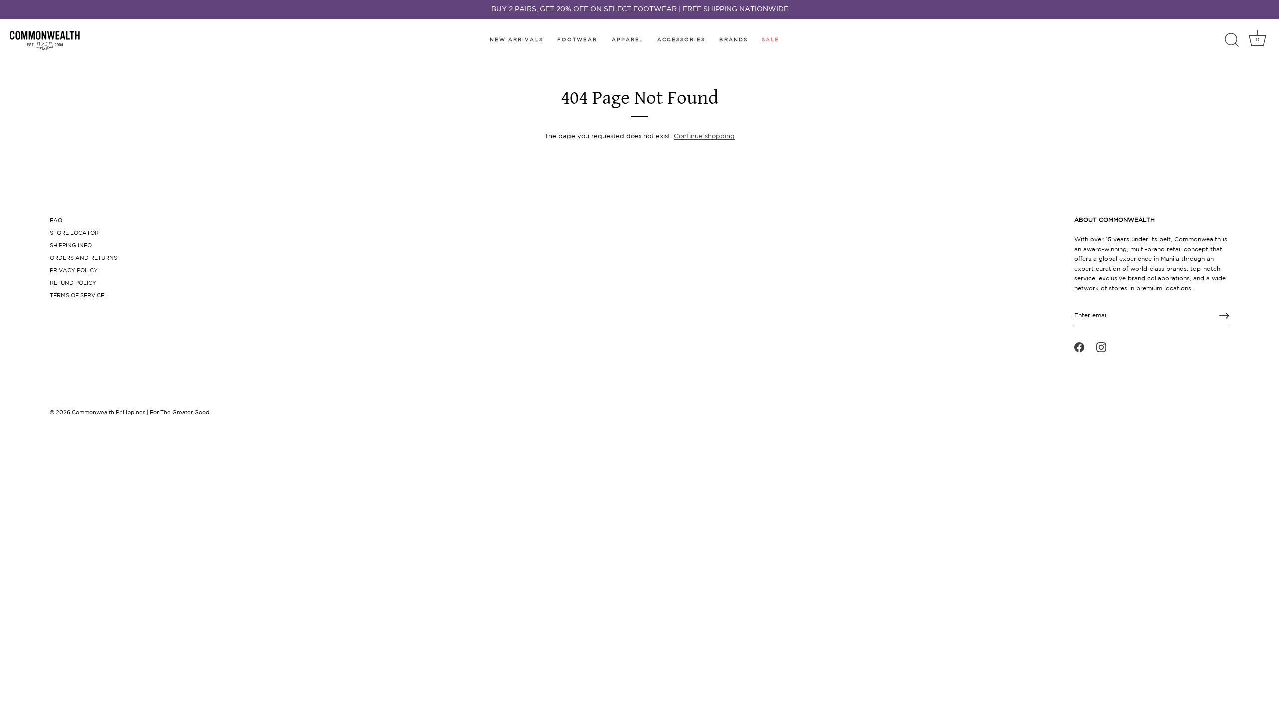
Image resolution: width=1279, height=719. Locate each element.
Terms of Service (77, 295)
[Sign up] (1224, 316)
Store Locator (74, 233)
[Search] (1232, 40)
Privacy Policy (74, 270)
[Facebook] (1079, 347)
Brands (733, 40)
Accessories (681, 40)
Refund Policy (73, 283)
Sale (770, 40)
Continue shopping (704, 136)
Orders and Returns (83, 258)
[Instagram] (1101, 347)
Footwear (577, 40)
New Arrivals (516, 40)
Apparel (628, 40)
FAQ (56, 220)
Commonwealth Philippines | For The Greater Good (140, 412)
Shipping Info (71, 245)
